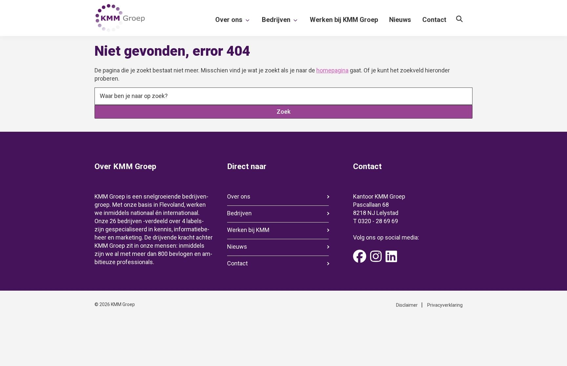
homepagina (332, 70)
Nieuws (237, 246)
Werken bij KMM (248, 229)
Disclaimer (407, 305)
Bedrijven (239, 213)
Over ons (238, 196)
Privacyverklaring (445, 305)
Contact (237, 263)
